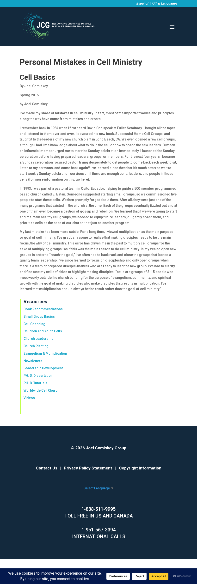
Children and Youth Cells (43, 331)
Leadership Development (43, 368)
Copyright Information (140, 468)
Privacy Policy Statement (88, 468)
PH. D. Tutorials (35, 383)
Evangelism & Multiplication (45, 353)
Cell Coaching (34, 324)
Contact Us (46, 468)
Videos (29, 398)
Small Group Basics (39, 316)
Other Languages (164, 3)
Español (142, 3)
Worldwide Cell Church (41, 390)
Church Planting (36, 346)
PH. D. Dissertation (38, 375)
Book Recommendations (43, 309)
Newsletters (33, 361)
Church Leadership (38, 339)
